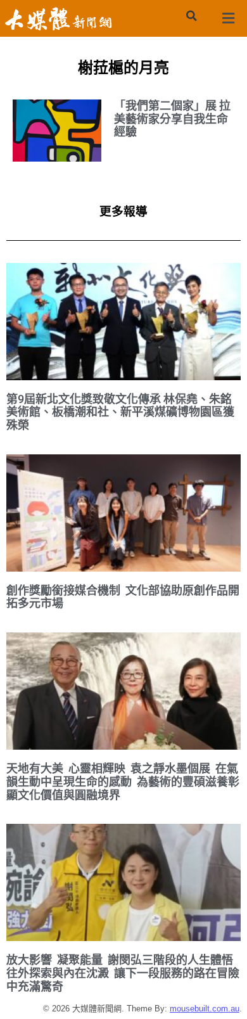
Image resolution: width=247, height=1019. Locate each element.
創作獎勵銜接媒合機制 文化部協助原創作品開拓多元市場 (122, 597)
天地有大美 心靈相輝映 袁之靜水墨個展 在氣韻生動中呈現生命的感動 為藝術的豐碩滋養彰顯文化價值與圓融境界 (122, 781)
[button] (191, 15)
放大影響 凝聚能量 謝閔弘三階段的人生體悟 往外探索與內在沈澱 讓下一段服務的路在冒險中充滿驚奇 (122, 972)
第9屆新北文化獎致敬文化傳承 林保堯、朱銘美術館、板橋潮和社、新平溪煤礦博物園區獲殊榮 (120, 412)
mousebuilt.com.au (204, 1008)
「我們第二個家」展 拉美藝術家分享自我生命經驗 (172, 118)
